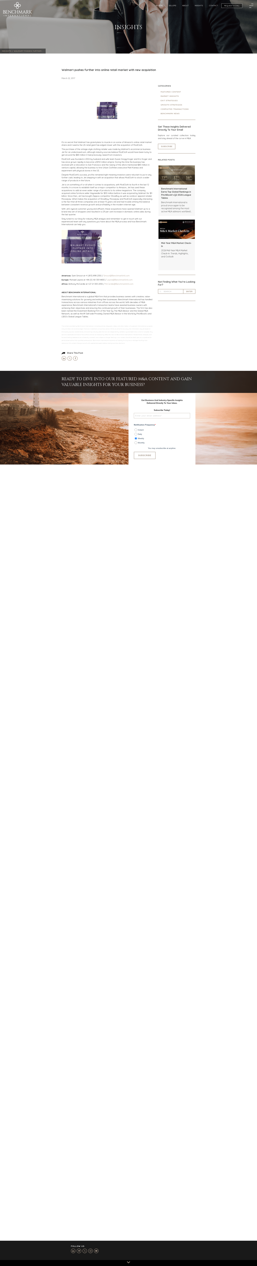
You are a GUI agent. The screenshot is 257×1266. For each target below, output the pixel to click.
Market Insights (170, 96)
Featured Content (171, 92)
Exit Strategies (169, 100)
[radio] (162, 429)
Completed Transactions (175, 109)
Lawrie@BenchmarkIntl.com (120, 279)
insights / (8, 51)
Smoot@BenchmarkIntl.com (117, 275)
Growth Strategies (171, 105)
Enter (189, 291)
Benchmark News (170, 113)
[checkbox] (162, 435)
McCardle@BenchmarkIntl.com (119, 284)
